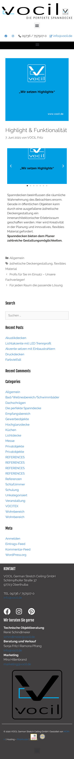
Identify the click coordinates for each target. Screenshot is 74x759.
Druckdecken (14, 354)
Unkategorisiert (16, 495)
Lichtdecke (13, 435)
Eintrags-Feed (15, 544)
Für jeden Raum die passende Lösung (36, 285)
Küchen (10, 430)
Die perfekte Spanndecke (23, 408)
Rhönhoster (22, 739)
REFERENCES (15, 457)
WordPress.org (15, 555)
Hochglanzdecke (17, 424)
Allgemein (17, 258)
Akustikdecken (15, 338)
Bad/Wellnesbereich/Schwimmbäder (32, 397)
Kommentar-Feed (18, 549)
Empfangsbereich (17, 413)
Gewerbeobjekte (17, 419)
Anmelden (12, 538)
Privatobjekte (14, 446)
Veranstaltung (15, 500)
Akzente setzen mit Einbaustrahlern (30, 349)
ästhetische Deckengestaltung (31, 263)
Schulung (12, 490)
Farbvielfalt (13, 359)
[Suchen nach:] (37, 315)
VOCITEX (11, 506)
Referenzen (13, 479)
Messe (10, 441)
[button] (37, 25)
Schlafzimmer (15, 484)
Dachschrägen (15, 403)
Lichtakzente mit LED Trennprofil (28, 343)
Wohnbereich (14, 511)
